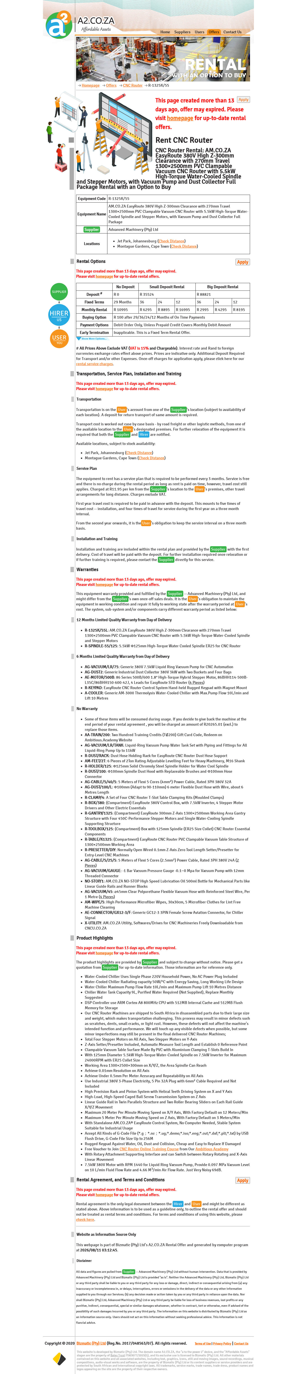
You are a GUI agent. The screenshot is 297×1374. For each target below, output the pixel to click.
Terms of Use (203, 1343)
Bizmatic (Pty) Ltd (91, 1343)
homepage (180, 118)
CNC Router (133, 85)
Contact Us (233, 32)
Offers (214, 32)
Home (165, 32)
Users (199, 32)
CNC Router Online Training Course (149, 1149)
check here (85, 1219)
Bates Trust (117, 1355)
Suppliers (182, 32)
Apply (243, 99)
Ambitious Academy (211, 1149)
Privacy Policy (222, 1343)
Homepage (91, 85)
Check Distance (171, 241)
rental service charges (94, 364)
